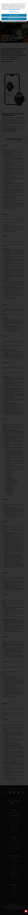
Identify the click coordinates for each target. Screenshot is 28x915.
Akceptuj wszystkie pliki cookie (14, 18)
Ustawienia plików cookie (14, 11)
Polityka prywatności (16, 9)
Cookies (10, 9)
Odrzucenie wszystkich (14, 15)
